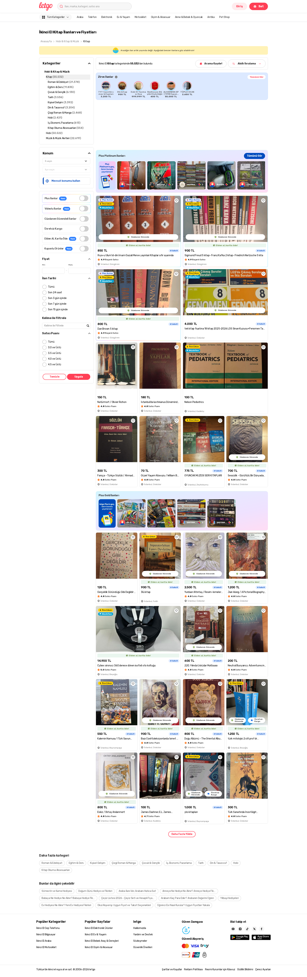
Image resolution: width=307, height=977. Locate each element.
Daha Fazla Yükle (181, 834)
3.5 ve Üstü (54, 353)
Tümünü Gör (256, 77)
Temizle (55, 376)
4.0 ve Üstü (54, 358)
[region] (182, 89)
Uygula (78, 376)
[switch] (83, 198)
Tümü (51, 286)
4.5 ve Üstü (54, 364)
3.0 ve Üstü (54, 347)
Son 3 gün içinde (57, 298)
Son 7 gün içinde (57, 303)
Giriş (239, 6)
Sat (261, 6)
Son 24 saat (55, 292)
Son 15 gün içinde (58, 309)
